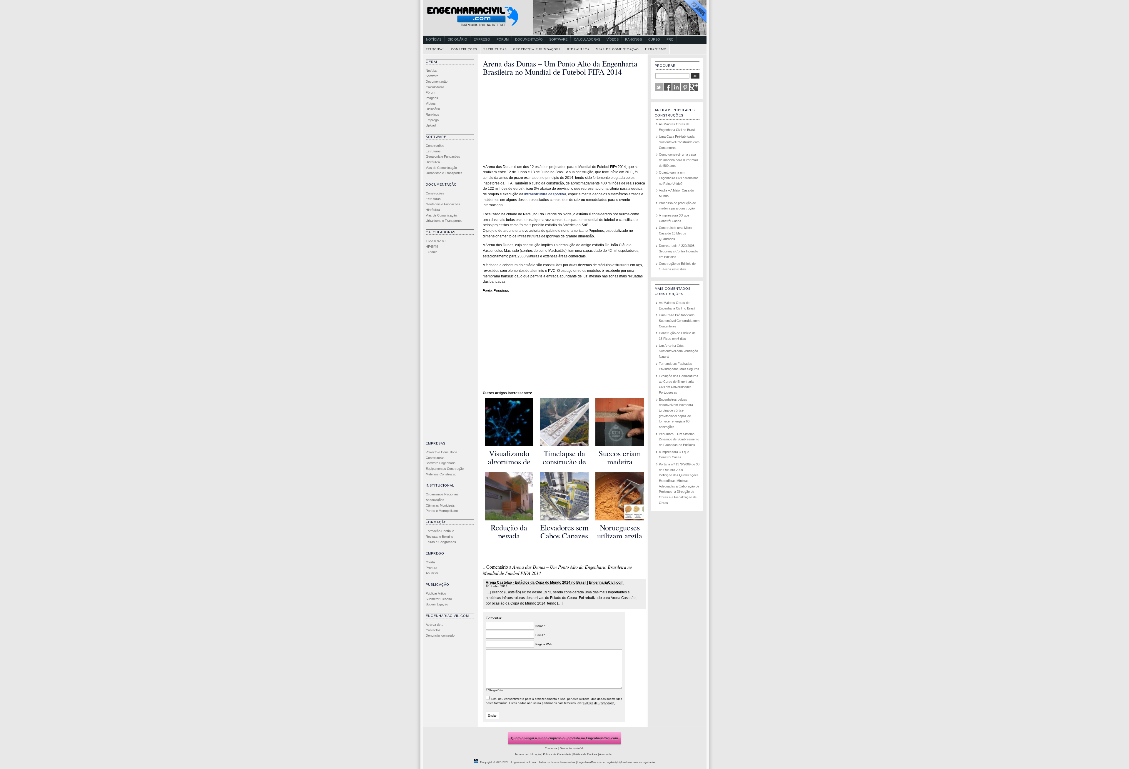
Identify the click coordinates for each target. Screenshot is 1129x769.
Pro (670, 39)
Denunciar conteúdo (440, 635)
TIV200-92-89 (435, 241)
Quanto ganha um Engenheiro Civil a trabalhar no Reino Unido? (678, 178)
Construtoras (435, 458)
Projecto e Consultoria (441, 452)
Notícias (433, 39)
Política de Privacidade (598, 703)
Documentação (529, 39)
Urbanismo (656, 49)
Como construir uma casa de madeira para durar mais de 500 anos (678, 160)
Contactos (433, 630)
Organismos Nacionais (442, 494)
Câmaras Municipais (440, 505)
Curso (654, 39)
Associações (435, 500)
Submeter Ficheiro (439, 599)
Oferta (430, 562)
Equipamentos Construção (445, 468)
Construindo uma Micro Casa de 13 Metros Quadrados (675, 233)
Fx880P (431, 252)
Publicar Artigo (436, 593)
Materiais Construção (441, 474)
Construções (464, 49)
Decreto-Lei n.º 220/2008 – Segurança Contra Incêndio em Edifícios (678, 251)
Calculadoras (587, 39)
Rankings (633, 39)
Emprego (482, 39)
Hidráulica (578, 49)
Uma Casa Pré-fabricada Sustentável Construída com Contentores (679, 142)
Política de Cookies (585, 754)
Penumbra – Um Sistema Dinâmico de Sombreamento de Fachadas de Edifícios (679, 439)
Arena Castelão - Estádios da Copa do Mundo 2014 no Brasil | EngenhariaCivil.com (555, 582)
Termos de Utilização (528, 754)
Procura (431, 568)
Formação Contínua (440, 531)
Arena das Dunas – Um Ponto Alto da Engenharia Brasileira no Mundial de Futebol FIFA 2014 (560, 67)
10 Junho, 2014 (496, 586)
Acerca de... (434, 624)
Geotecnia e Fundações (537, 49)
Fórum (503, 39)
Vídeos (613, 39)
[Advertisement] (449, 349)
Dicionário (457, 39)
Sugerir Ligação (437, 604)
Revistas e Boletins (439, 536)
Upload (431, 125)
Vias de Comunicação (617, 49)
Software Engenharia (440, 463)
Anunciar (432, 573)
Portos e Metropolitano (442, 510)
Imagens (432, 98)
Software (558, 39)
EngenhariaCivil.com (523, 762)
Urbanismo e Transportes (444, 173)
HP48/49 (432, 246)
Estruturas (495, 49)
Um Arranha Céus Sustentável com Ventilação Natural (678, 351)
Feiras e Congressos (441, 542)
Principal (435, 49)
